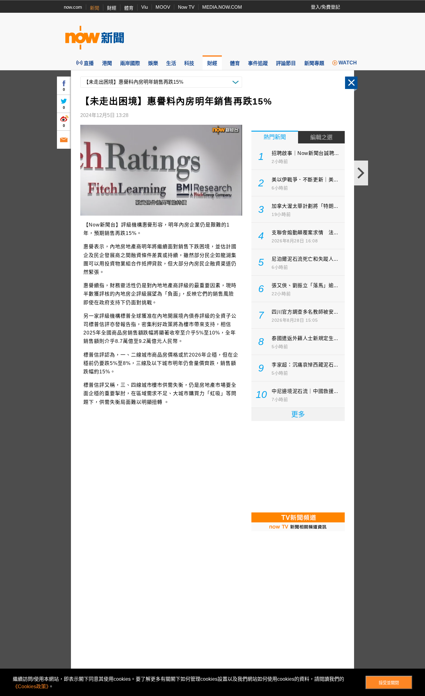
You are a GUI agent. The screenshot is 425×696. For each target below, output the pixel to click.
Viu (144, 7)
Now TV (186, 7)
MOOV (163, 7)
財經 (111, 8)
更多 (298, 414)
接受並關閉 (389, 682)
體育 (128, 8)
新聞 (94, 8)
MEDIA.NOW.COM (222, 7)
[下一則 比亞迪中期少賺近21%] (361, 173)
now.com (73, 7)
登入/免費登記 (325, 7)
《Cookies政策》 (31, 686)
